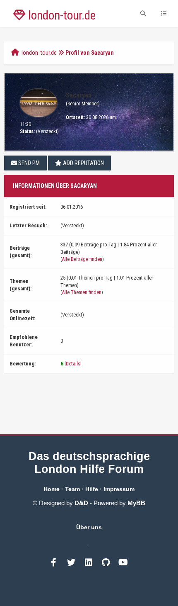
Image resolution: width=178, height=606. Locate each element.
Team (72, 489)
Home (51, 489)
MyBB (136, 502)
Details (73, 363)
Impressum (119, 489)
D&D (81, 502)
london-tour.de (39, 52)
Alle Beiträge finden (82, 259)
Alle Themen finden (81, 292)
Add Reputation (83, 163)
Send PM (28, 163)
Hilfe (91, 489)
